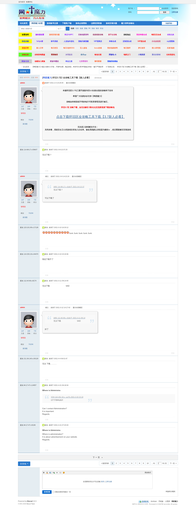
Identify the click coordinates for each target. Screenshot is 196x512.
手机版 (161, 501)
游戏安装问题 (111, 23)
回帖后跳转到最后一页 (63, 492)
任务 (77, 28)
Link (53, 472)
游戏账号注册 (52, 23)
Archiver (154, 501)
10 (148, 71)
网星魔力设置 (37, 23)
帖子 (59, 29)
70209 (31, 120)
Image (50, 472)
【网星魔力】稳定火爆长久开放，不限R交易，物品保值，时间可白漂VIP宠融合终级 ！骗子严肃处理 (67, 67)
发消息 (25, 124)
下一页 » (98, 457)
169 (28, 106)
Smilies (63, 472)
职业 (101, 28)
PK (89, 28)
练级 (81, 28)
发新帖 (23, 71)
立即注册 (175, 12)
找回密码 (175, 8)
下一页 (172, 71)
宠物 (85, 28)
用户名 (130, 8)
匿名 (28, 150)
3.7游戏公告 (110, 67)
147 (22, 106)
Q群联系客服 (96, 23)
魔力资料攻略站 (127, 23)
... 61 (153, 71)
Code (60, 472)
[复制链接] (98, 78)
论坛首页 (23, 23)
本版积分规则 (170, 491)
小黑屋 (167, 501)
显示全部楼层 (71, 83)
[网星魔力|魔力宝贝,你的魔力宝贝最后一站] (32, 12)
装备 (93, 28)
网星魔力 (175, 501)
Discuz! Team (31, 504)
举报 (172, 144)
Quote (57, 472)
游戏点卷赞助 (81, 23)
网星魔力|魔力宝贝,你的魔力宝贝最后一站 (19, 67)
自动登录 (165, 8)
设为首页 (22, 2)
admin (22, 83)
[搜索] (67, 29)
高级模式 (148, 472)
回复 (46, 144)
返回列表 (105, 71)
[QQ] (143, 501)
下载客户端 (66, 23)
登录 (102, 482)
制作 (97, 28)
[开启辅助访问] (174, 2)
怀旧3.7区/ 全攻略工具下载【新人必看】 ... (132, 67)
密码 (129, 12)
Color (47, 472)
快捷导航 (169, 23)
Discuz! (30, 501)
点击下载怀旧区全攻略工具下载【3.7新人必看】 (90, 116)
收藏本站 (29, 2)
